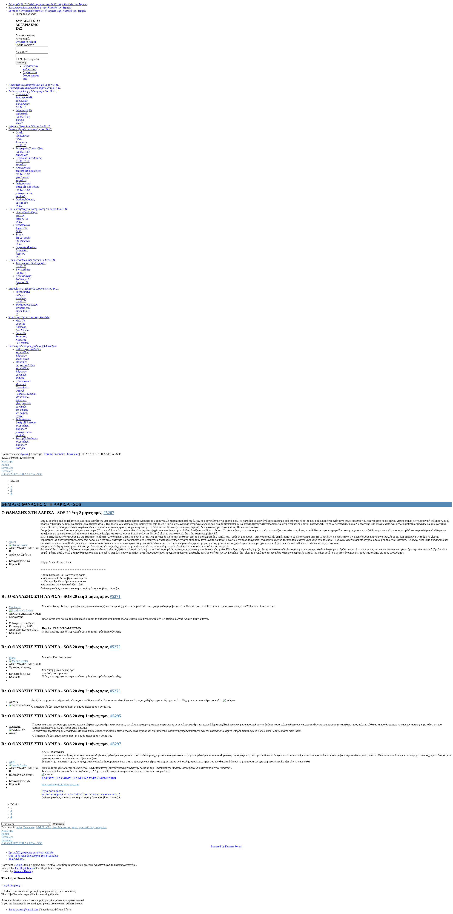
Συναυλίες (23, 296)
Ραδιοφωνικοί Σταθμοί (26, 427)
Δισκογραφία (32, 91)
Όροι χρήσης (33, 855)
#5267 (109, 512)
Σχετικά (30, 852)
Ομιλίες (25, 202)
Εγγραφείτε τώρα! (26, 41)
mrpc (74, 827)
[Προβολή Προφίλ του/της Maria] (18, 660)
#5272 (115, 647)
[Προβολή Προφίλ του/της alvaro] (18, 544)
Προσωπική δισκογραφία (24, 101)
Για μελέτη (38, 208)
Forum (22, 338)
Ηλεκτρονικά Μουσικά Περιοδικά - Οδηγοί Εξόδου (26, 399)
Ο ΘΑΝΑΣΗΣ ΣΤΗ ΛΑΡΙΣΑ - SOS (21, 474)
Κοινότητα (29, 317)
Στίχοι (29, 126)
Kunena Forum (233, 846)
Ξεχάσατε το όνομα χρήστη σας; (31, 75)
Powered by (217, 846)
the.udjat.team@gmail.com (23, 909)
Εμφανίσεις (33, 288)
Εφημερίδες (29, 151)
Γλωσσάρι (27, 217)
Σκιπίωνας (15, 607)
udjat (19, 827)
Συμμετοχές (24, 116)
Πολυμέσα (32, 259)
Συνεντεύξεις (30, 129)
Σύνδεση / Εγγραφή (47, 10)
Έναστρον (23, 228)
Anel (12, 761)
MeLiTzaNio (43, 827)
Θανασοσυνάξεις (27, 309)
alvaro (12, 541)
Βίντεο (23, 271)
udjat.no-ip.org (12, 885)
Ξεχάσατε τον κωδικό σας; (30, 67)
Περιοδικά (29, 161)
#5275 (115, 691)
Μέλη (22, 325)
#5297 (115, 744)
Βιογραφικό (34, 87)
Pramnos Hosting (23, 871)
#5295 (115, 716)
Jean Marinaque (61, 827)
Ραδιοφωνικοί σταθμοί (27, 190)
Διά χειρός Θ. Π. (47, 4)
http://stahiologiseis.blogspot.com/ (60, 784)
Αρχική (33, 84)
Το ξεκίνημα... (16, 858)
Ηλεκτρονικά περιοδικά (28, 174)
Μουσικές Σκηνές (25, 369)
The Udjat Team (24, 868)
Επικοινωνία (39, 7)
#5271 (115, 596)
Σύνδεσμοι (32, 346)
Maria (12, 657)
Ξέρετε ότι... (23, 239)
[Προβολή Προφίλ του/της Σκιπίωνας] (21, 610)
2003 (19, 864)
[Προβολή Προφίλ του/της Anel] (18, 765)
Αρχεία (23, 280)
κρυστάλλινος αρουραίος (93, 827)
